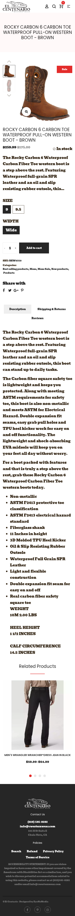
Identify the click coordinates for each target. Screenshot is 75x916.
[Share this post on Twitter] (10, 290)
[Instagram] (48, 910)
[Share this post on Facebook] (4, 290)
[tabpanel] (37, 724)
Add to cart (34, 248)
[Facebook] (27, 910)
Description (17, 309)
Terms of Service (37, 857)
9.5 (18, 209)
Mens (33, 269)
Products (9, 273)
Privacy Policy (53, 851)
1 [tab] (30, 776)
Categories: (10, 265)
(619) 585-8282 (37, 822)
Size (8, 201)
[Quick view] (49, 716)
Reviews (37, 318)
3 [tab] (40, 776)
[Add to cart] (60, 716)
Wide (11, 230)
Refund (32, 851)
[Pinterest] (37, 910)
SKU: (6, 260)
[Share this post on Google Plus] (16, 290)
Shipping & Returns (52, 309)
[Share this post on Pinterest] (22, 290)
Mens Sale (44, 269)
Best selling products (15, 269)
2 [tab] (35, 776)
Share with (14, 283)
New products (59, 269)
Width (11, 221)
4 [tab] (44, 776)
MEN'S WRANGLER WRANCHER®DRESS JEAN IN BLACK (37, 755)
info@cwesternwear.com (37, 826)
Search (16, 851)
